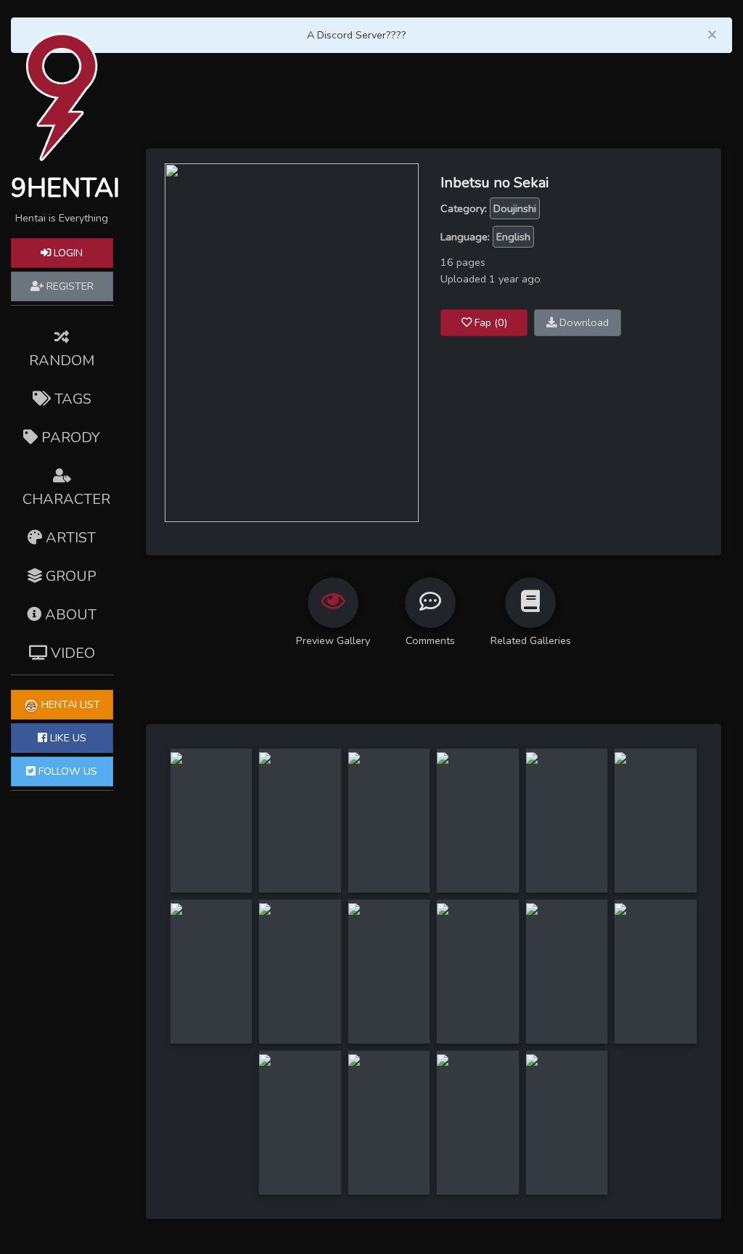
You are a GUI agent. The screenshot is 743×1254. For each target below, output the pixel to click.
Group (69, 576)
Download (583, 322)
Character (66, 499)
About (69, 614)
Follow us (66, 771)
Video (71, 653)
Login (67, 252)
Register (69, 286)
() (491, 322)
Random (61, 360)
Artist (69, 537)
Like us (66, 737)
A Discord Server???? (356, 35)
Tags (71, 399)
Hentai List (69, 704)
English (513, 236)
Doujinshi (514, 208)
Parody (69, 437)
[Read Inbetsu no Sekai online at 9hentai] (292, 342)
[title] (176, 756)
